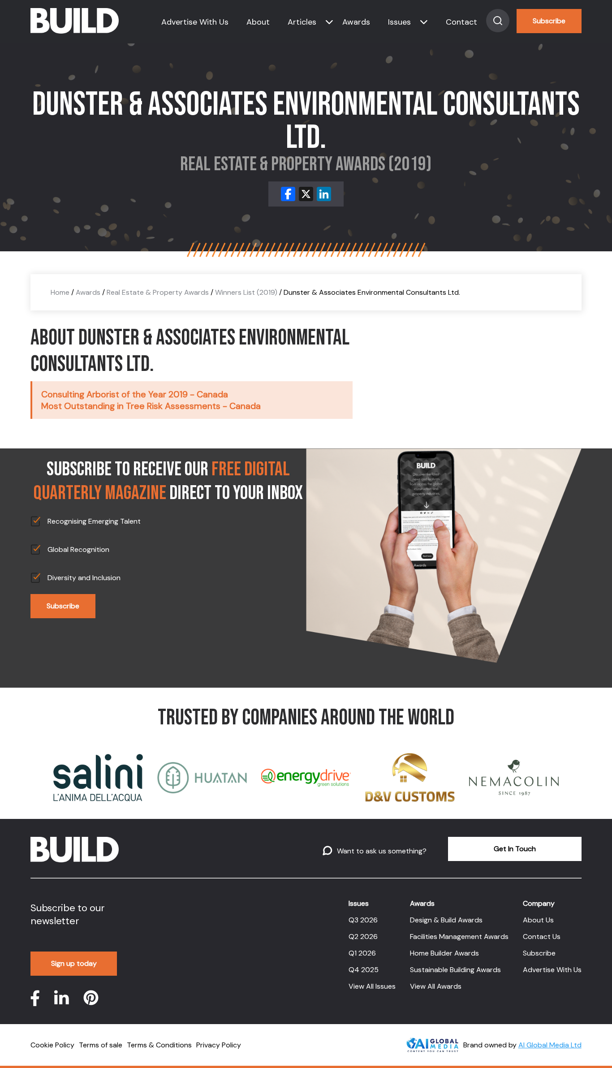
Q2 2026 (363, 936)
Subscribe (549, 21)
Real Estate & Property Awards (158, 292)
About (258, 22)
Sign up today (74, 963)
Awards (356, 22)
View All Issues (372, 986)
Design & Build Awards (446, 920)
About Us (538, 920)
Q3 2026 (363, 920)
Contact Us (541, 936)
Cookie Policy (52, 1045)
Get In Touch (515, 848)
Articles (302, 22)
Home (60, 292)
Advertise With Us (194, 22)
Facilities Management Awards (459, 936)
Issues (399, 22)
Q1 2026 (362, 953)
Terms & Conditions (159, 1045)
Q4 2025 (364, 969)
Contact (461, 22)
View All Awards (435, 986)
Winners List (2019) (246, 292)
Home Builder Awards (444, 953)
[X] (306, 194)
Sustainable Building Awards (455, 969)
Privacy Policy (218, 1045)
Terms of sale (100, 1045)
